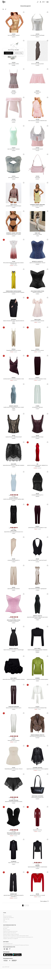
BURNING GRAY (13, 894)
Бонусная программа (7, 916)
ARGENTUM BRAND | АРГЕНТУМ (37, 735)
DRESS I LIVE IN (13, 204)
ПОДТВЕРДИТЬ (8, 53)
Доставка (5, 928)
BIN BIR (37, 62)
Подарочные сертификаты (8, 917)
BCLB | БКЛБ (13, 464)
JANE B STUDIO (37, 319)
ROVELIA (13, 349)
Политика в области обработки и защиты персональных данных (16, 935)
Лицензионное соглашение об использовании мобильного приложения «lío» (18, 937)
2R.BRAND (37, 587)
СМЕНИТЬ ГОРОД (18, 53)
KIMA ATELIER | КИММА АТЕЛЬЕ (37, 291)
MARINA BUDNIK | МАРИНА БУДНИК (13, 291)
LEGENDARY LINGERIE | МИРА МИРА (37, 204)
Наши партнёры (6, 919)
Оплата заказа (6, 927)
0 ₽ (44, 1)
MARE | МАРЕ (37, 233)
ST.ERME (37, 406)
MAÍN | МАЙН (13, 530)
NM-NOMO (13, 319)
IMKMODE (37, 865)
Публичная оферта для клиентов (9, 932)
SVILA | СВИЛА (37, 648)
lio (3, 914)
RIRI (37, 464)
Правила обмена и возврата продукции (11, 934)
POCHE (13, 261)
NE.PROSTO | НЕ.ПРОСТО (37, 261)
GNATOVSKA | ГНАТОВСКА (37, 796)
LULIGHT (37, 706)
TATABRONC (13, 861)
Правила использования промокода (10, 931)
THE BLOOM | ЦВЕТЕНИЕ (13, 706)
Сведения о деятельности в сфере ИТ (10, 938)
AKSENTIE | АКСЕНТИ (13, 406)
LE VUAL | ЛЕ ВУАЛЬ (13, 498)
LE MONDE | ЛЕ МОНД (37, 767)
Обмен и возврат (6, 929)
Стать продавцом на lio (7, 943)
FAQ (4, 920)
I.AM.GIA (13, 34)
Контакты (5, 922)
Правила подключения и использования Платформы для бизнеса (16, 945)
